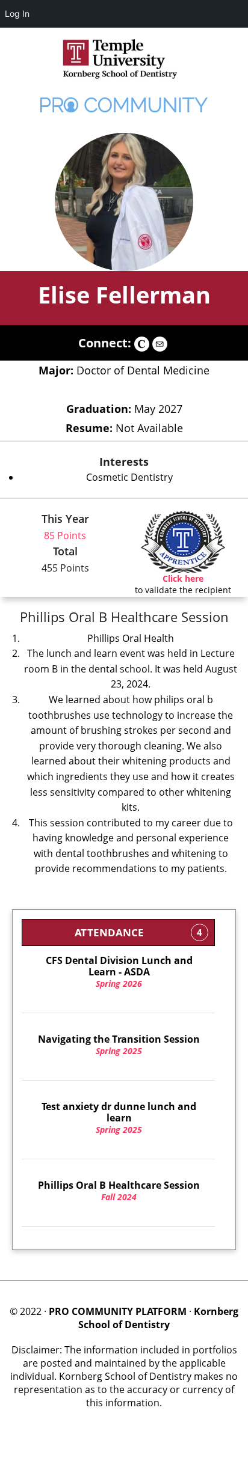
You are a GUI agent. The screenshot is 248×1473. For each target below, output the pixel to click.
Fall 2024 (119, 1191)
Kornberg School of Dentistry (158, 1318)
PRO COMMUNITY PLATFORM (118, 1311)
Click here (183, 578)
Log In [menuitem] (17, 13)
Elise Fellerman (124, 294)
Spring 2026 (119, 972)
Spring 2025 (119, 1045)
